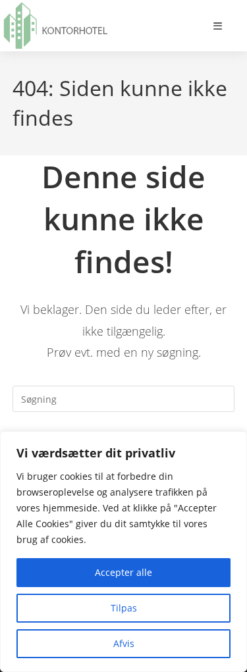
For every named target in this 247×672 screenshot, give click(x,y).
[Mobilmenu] (218, 25)
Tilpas (124, 608)
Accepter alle (123, 572)
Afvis (123, 643)
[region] (123, 551)
